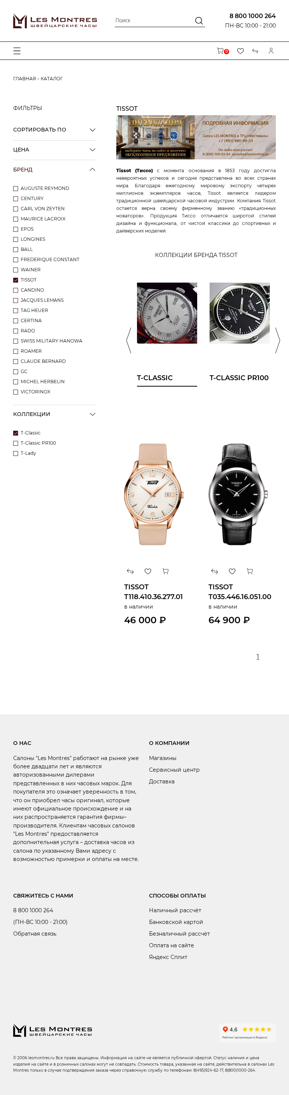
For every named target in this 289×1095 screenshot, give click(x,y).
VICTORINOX (35, 392)
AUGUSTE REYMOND (45, 188)
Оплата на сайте (171, 945)
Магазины (162, 758)
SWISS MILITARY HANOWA (51, 341)
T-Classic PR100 (38, 443)
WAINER (31, 269)
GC (24, 371)
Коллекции (31, 414)
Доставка (162, 781)
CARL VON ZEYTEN (43, 208)
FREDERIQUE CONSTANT (50, 259)
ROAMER (31, 351)
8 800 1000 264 (253, 16)
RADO (28, 330)
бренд (22, 169)
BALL (27, 249)
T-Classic (31, 433)
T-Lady (28, 453)
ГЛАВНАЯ (24, 78)
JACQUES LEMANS (42, 300)
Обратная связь (34, 933)
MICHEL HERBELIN (43, 381)
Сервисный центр (174, 769)
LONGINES (33, 239)
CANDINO (32, 290)
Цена (21, 149)
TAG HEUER (34, 310)
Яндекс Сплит (168, 957)
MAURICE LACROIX (43, 219)
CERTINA (31, 320)
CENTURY (32, 198)
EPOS (27, 229)
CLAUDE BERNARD (43, 361)
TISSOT (29, 280)
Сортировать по (39, 129)
